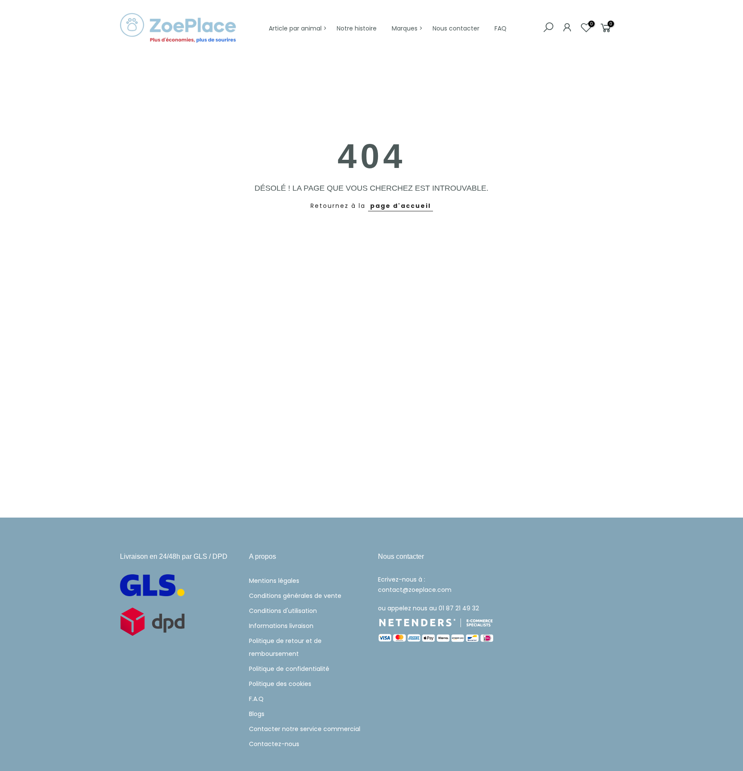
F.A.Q (256, 699)
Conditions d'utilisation (283, 610)
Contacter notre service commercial (304, 729)
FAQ (500, 28)
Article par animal (295, 28)
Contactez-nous (274, 744)
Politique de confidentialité (289, 668)
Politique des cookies (280, 684)
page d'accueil (400, 205)
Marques (405, 28)
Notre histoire (357, 28)
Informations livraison (281, 626)
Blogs (256, 714)
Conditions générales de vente (295, 595)
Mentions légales (274, 580)
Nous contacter (456, 28)
